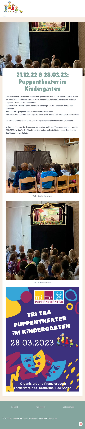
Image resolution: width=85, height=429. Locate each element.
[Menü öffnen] (4, 15)
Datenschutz (68, 407)
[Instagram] (81, 424)
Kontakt (14, 407)
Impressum (40, 407)
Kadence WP (62, 419)
